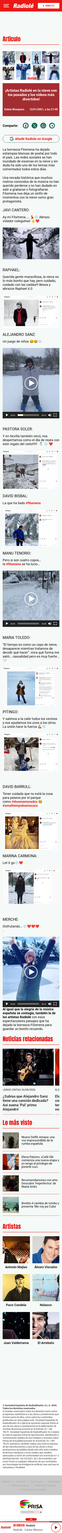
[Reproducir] (7, 415)
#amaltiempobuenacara (20, 806)
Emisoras (20, 1481)
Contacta (6, 1481)
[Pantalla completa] (55, 415)
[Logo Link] (23, 5)
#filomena (33, 503)
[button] (6, 5)
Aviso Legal (36, 1481)
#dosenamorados (24, 802)
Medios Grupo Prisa (31, 1512)
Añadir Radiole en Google (33, 139)
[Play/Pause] (56, 1527)
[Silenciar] (49, 415)
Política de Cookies (20, 1485)
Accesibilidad (54, 1481)
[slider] (28, 415)
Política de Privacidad (45, 1485)
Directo (50, 6)
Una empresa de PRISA (31, 1504)
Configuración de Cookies (33, 1489)
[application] (31, 243)
